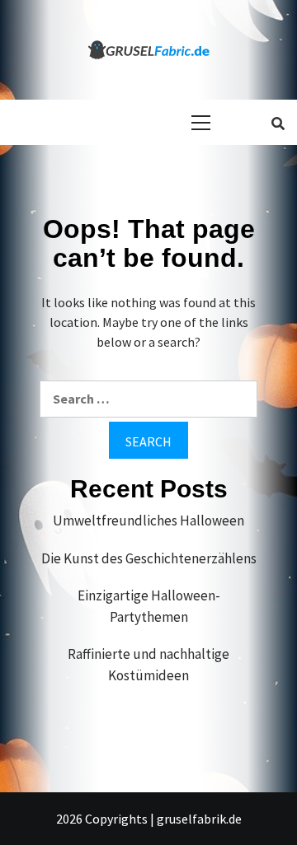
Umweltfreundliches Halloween (148, 520)
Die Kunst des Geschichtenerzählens (149, 558)
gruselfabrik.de (199, 818)
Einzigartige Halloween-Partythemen (149, 606)
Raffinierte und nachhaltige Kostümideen (148, 664)
